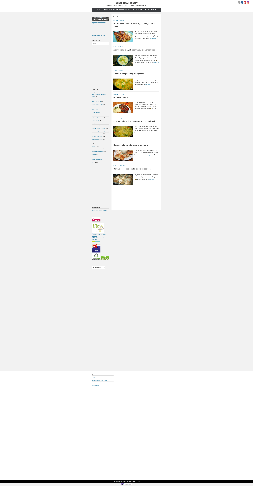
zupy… (93, 162)
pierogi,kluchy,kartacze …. (97, 136)
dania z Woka (95, 109)
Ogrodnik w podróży (126, 3)
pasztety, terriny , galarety (97, 133)
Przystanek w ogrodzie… (136, 9)
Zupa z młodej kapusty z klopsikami (129, 74)
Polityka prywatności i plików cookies (115, 9)
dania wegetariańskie (96, 98)
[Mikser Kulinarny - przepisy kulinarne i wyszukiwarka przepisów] (98, 232)
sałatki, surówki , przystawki (98, 151)
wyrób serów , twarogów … (98, 159)
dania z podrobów (96, 106)
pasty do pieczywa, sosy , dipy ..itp (99, 131)
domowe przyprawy (96, 112)
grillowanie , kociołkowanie (97, 117)
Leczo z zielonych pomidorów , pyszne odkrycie (134, 121)
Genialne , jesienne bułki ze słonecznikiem (132, 169)
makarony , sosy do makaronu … (99, 128)
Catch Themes (137, 481)
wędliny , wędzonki (96, 156)
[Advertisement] (136, 198)
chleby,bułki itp (95, 91)
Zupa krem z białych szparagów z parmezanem (134, 50)
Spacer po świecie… (151, 9)
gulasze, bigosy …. (96, 120)
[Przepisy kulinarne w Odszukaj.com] (100, 239)
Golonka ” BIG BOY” (122, 97)
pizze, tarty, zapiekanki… (97, 139)
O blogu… (99, 9)
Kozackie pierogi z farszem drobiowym (130, 145)
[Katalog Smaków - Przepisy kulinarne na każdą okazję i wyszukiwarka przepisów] (96, 259)
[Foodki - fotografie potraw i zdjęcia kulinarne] (96, 222)
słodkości (94, 154)
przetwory (94, 146)
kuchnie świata (95, 125)
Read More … (153, 38)
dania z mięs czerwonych (97, 104)
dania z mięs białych (96, 101)
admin (122, 20)
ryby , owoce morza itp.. (97, 148)
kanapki (93, 123)
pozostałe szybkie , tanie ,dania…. (99, 141)
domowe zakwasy (96, 115)
